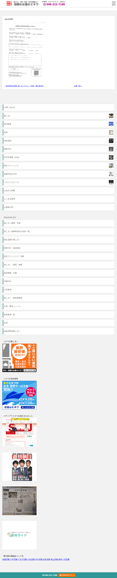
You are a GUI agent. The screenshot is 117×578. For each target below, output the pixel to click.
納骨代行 (7, 149)
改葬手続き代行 (10, 174)
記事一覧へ (78, 86)
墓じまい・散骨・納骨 (13, 265)
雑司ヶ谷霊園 (63, 559)
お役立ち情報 (9, 190)
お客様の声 (8, 207)
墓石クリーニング (11, 166)
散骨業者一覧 (9, 315)
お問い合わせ (9, 107)
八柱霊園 (31, 559)
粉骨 (6, 132)
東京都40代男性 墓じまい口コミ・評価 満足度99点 (25, 86)
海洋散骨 (7, 124)
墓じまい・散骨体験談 (13, 298)
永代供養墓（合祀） (12, 157)
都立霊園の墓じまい (12, 240)
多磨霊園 (6, 559)
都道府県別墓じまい (12, 331)
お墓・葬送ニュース (12, 306)
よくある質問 (9, 199)
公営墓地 (7, 290)
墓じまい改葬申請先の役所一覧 (17, 231)
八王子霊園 (22, 559)
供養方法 (7, 281)
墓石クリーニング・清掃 (14, 256)
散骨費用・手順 (10, 273)
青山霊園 (54, 559)
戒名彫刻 (7, 141)
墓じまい (7, 116)
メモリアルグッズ (11, 182)
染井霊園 (46, 559)
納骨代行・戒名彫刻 (12, 248)
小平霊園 (13, 559)
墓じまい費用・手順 (12, 223)
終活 (6, 323)
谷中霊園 (39, 559)
